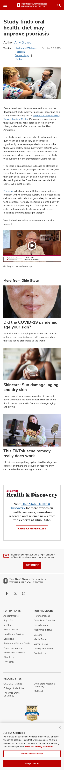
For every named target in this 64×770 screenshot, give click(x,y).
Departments (41, 625)
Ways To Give (41, 643)
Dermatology (22, 55)
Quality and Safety (43, 648)
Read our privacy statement (39, 746)
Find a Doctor (10, 629)
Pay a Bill (8, 620)
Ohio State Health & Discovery (44, 685)
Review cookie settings (32, 753)
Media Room (40, 639)
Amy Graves (22, 42)
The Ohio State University (11, 694)
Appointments (11, 615)
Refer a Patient (42, 615)
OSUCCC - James (12, 683)
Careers (38, 634)
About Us (8, 657)
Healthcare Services (13, 634)
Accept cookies (32, 763)
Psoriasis (8, 191)
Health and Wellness (26, 48)
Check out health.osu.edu (32, 528)
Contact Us (40, 653)
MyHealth (8, 661)
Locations (8, 638)
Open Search (59, 5)
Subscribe (32, 565)
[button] (32, 246)
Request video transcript (19, 266)
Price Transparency (13, 648)
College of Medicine (13, 688)
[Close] (60, 727)
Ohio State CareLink (44, 620)
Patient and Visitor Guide (16, 643)
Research (20, 51)
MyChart (8, 625)
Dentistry (20, 58)
